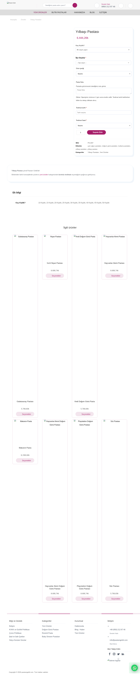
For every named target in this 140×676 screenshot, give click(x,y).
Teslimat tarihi (81, 108)
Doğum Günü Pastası (50, 630)
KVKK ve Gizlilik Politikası (19, 630)
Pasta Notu (80, 82)
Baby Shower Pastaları (51, 637)
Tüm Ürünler (79, 633)
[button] (73, 5)
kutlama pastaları (124, 146)
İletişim (12, 626)
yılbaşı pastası (92, 149)
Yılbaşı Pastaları (93, 152)
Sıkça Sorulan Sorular (17, 640)
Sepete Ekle (98, 132)
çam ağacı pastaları (94, 146)
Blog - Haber (80, 630)
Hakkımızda (79, 626)
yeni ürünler (44, 175)
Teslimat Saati (81, 120)
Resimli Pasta (47, 633)
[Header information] (130, 5)
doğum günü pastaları (109, 146)
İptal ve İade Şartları (17, 637)
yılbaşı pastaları (81, 149)
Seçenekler (26, 414)
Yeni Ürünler (104, 152)
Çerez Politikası (15, 633)
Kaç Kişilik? (80, 45)
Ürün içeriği (80, 68)
